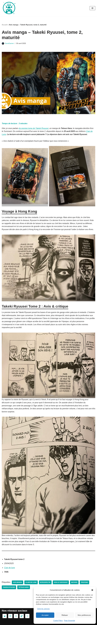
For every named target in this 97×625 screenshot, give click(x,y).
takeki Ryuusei (9, 587)
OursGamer (9, 43)
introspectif (45, 582)
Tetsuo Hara (23, 587)
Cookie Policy (58, 620)
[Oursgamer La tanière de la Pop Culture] (9, 8)
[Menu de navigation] (92, 8)
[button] (92, 590)
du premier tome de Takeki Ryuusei (33, 128)
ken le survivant (61, 582)
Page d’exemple (69, 620)
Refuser (65, 615)
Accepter (45, 615)
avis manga (17, 582)
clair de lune (31, 582)
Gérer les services (43, 609)
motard (74, 582)
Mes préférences (84, 615)
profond (84, 582)
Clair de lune (9, 568)
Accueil (4, 25)
